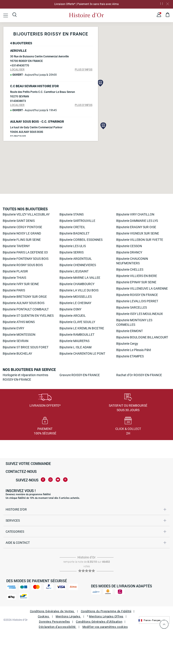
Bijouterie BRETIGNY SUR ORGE (25, 296)
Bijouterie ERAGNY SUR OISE (136, 227)
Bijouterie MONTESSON (19, 334)
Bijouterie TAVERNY (16, 246)
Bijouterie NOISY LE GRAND (22, 233)
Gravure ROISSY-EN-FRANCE (79, 375)
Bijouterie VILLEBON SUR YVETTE (139, 239)
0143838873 (18, 101)
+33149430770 (19, 65)
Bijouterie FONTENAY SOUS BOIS (25, 258)
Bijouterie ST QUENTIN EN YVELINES (28, 315)
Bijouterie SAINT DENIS (19, 221)
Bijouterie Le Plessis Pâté (133, 350)
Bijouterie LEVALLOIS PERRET (137, 301)
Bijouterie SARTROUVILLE (77, 221)
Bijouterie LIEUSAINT (74, 271)
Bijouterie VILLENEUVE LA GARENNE (142, 288)
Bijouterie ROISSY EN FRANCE (137, 295)
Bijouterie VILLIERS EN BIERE (136, 276)
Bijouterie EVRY (13, 328)
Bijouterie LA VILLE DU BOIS (78, 290)
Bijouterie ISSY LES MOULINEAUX (139, 314)
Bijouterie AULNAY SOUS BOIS (23, 303)
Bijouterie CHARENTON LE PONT (82, 353)
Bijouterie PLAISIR (15, 271)
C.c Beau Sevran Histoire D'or (34, 86)
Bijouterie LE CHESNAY (75, 303)
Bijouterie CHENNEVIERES (77, 265)
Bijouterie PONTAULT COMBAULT (26, 309)
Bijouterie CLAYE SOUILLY (77, 322)
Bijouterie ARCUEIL (72, 315)
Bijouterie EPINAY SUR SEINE (136, 282)
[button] (100, 83)
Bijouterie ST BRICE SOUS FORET (25, 347)
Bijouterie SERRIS (71, 252)
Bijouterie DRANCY (129, 252)
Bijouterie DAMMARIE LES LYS (137, 221)
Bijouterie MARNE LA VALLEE (79, 277)
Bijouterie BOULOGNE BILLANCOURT (142, 337)
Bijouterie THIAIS (14, 277)
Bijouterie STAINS (71, 214)
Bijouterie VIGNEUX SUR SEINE (137, 233)
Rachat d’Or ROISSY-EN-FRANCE (139, 375)
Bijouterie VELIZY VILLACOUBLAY (26, 214)
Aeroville (18, 50)
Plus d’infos (83, 69)
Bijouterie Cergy (127, 343)
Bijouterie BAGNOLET (74, 233)
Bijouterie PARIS (14, 290)
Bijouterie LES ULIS (72, 246)
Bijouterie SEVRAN (15, 341)
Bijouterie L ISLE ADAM (75, 347)
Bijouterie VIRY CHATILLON (135, 214)
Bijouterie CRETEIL (72, 227)
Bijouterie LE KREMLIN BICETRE (81, 328)
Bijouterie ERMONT (129, 331)
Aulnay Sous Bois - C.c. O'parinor (37, 121)
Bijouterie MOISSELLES (75, 296)
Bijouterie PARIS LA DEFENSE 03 (25, 252)
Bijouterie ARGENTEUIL (75, 258)
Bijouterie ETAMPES (130, 356)
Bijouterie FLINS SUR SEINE (22, 239)
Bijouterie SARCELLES (131, 307)
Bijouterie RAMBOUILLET (76, 334)
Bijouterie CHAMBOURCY (76, 284)
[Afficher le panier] (168, 15)
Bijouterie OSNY (70, 309)
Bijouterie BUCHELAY (17, 353)
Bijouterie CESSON (129, 246)
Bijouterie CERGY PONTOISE (22, 227)
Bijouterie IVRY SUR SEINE (21, 284)
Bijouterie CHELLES (129, 269)
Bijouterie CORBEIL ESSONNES (80, 239)
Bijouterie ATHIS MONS (19, 322)
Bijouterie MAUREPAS (74, 341)
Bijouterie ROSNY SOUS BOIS (23, 265)
